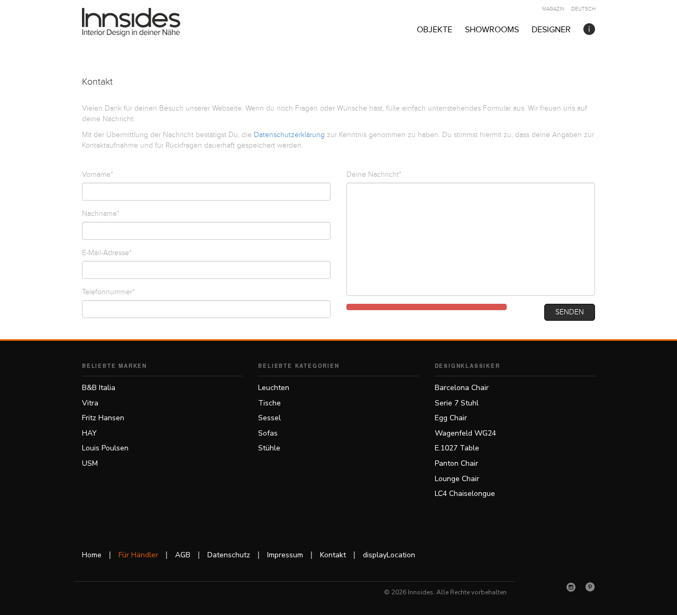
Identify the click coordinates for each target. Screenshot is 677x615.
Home (92, 555)
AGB (182, 555)
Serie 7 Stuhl (457, 403)
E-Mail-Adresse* (107, 253)
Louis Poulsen (105, 448)
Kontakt (333, 555)
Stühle (269, 448)
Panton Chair (456, 463)
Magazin (553, 9)
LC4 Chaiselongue (465, 494)
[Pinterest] (590, 587)
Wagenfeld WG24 (465, 433)
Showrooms (492, 30)
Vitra (90, 403)
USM (90, 463)
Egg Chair (451, 418)
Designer (551, 30)
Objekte (434, 30)
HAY (89, 433)
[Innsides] (148, 22)
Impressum (285, 555)
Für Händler (138, 555)
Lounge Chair (457, 479)
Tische (269, 403)
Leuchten (273, 388)
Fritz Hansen (103, 418)
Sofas (268, 433)
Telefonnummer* (108, 292)
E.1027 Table (457, 448)
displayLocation (389, 555)
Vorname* (97, 174)
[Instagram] (571, 587)
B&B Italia (98, 388)
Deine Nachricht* (373, 174)
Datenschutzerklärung (289, 135)
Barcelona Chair (462, 388)
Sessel (269, 418)
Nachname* (101, 214)
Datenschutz (228, 555)
